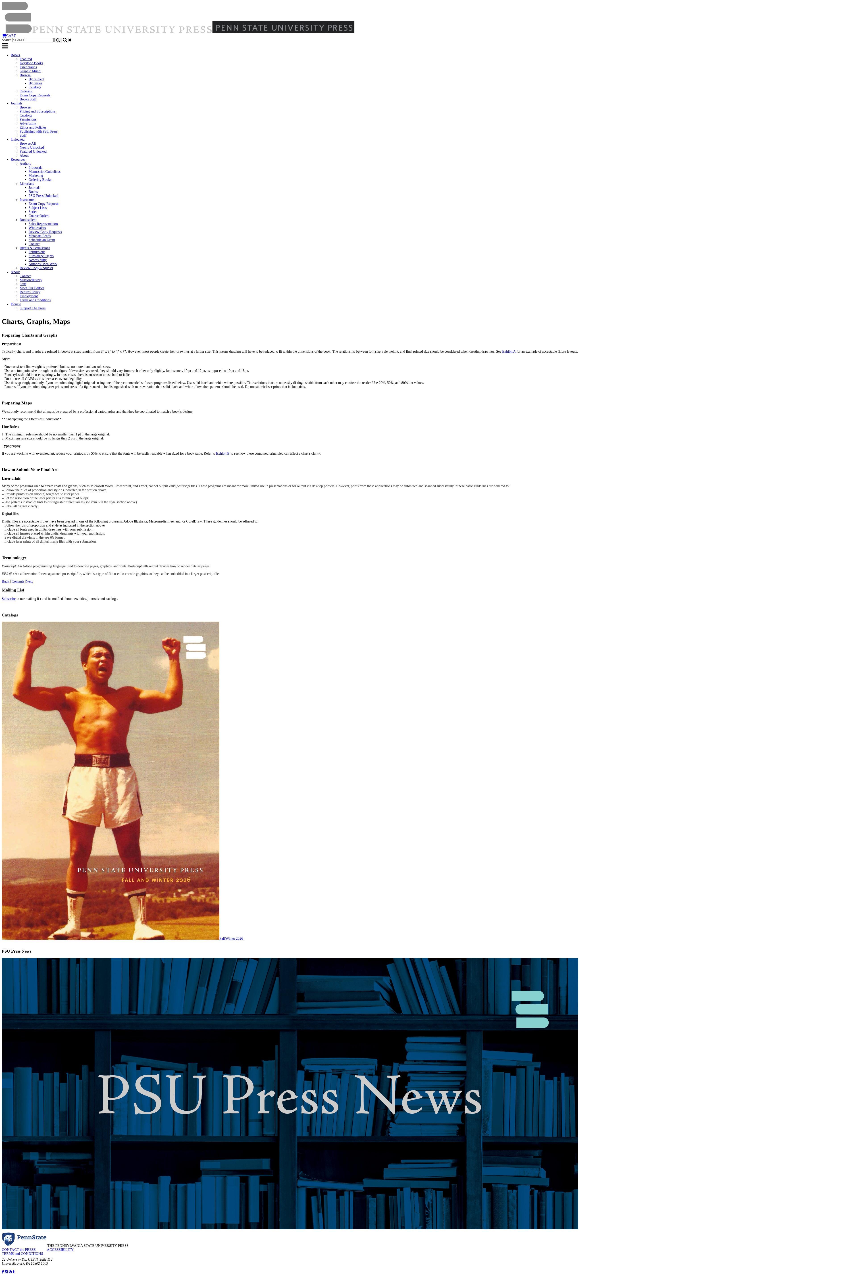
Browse (25, 75)
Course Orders (39, 216)
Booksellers (28, 220)
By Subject (36, 79)
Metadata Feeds (40, 236)
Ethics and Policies (33, 127)
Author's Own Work (43, 264)
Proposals (35, 167)
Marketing (36, 175)
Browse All (28, 143)
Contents (18, 581)
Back (5, 581)
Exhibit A (509, 351)
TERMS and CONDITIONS (22, 1253)
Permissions (28, 119)
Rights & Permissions (35, 248)
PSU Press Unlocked (43, 196)
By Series (35, 83)
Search (6, 40)
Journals (16, 103)
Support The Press (33, 308)
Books (15, 55)
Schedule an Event (42, 240)
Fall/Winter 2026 (231, 938)
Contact (34, 244)
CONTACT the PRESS (19, 1249)
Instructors (27, 200)
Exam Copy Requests (35, 95)
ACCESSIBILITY (60, 1249)
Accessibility (38, 260)
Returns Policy (30, 292)
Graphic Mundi (30, 71)
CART (11, 35)
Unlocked (18, 139)
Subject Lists (38, 208)
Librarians (27, 183)
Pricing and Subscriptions (38, 111)
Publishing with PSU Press (39, 131)
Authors (25, 163)
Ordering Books (40, 179)
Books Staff (28, 99)
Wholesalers (37, 228)
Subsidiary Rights (41, 256)
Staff (23, 135)
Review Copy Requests (45, 232)
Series (33, 212)
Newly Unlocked (32, 147)
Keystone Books (31, 63)
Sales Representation (43, 224)
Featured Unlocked (33, 151)
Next (29, 581)
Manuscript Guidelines (44, 171)
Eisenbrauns (28, 67)
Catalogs (35, 87)
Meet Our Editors (32, 288)
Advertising (28, 123)
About (24, 155)
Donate (16, 304)
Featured (26, 59)
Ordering (26, 91)
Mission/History (31, 280)
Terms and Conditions (35, 300)
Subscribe (9, 599)
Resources (18, 159)
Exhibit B (223, 453)
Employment (29, 296)
